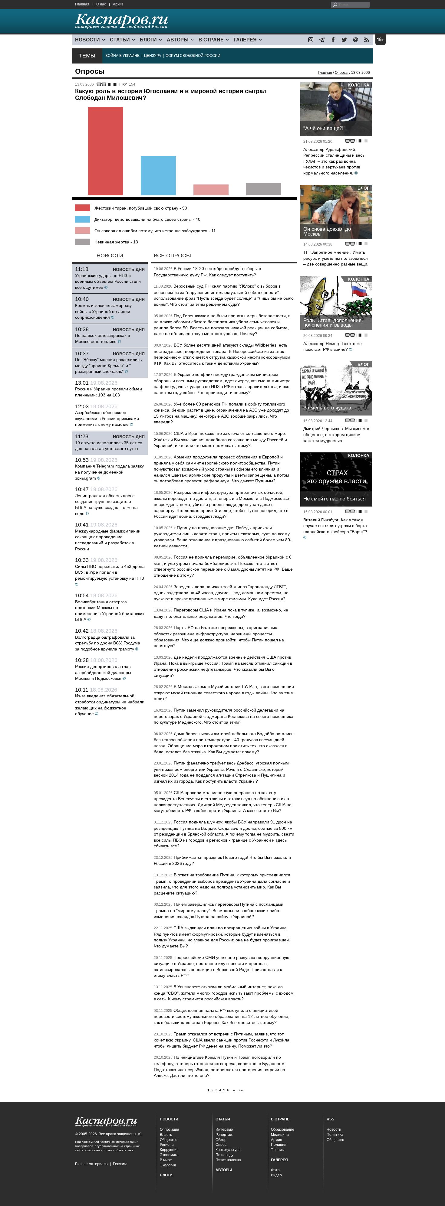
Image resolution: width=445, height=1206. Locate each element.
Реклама (120, 1164)
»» (241, 1090)
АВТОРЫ (178, 39)
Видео (276, 1175)
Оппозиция (169, 1129)
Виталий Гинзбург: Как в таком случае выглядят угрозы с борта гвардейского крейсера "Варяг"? (335, 525)
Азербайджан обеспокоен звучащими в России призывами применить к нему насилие (107, 418)
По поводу (224, 1155)
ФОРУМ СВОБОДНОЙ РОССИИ (193, 56)
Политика (335, 1135)
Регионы (167, 1144)
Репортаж (224, 1135)
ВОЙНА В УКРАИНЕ (122, 56)
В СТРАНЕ (211, 39)
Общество (168, 1140)
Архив (118, 4)
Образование (282, 1129)
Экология (168, 1165)
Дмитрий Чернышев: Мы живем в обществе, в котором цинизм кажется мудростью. (336, 434)
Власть (166, 1135)
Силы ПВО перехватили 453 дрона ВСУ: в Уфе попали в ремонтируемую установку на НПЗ (110, 572)
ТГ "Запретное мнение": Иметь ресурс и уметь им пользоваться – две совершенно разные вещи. (335, 258)
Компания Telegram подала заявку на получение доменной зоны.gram (109, 472)
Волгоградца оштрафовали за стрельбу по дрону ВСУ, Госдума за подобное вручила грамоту (107, 643)
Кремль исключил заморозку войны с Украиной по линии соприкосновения (103, 311)
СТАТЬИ (120, 39)
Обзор (221, 1140)
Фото (275, 1170)
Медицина (280, 1135)
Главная (82, 4)
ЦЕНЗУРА (152, 56)
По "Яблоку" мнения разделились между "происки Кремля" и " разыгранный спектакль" (108, 365)
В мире (166, 1160)
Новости (334, 1129)
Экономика (169, 1155)
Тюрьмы (278, 1150)
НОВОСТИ (87, 39)
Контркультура (228, 1150)
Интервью (224, 1129)
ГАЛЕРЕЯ (245, 39)
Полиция (278, 1144)
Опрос (221, 1144)
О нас (101, 4)
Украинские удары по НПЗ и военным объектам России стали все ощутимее (108, 281)
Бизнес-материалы (91, 1164)
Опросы (341, 72)
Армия (276, 1140)
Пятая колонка (228, 1160)
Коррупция (169, 1150)
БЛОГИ (148, 39)
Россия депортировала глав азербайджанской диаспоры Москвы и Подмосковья (103, 672)
